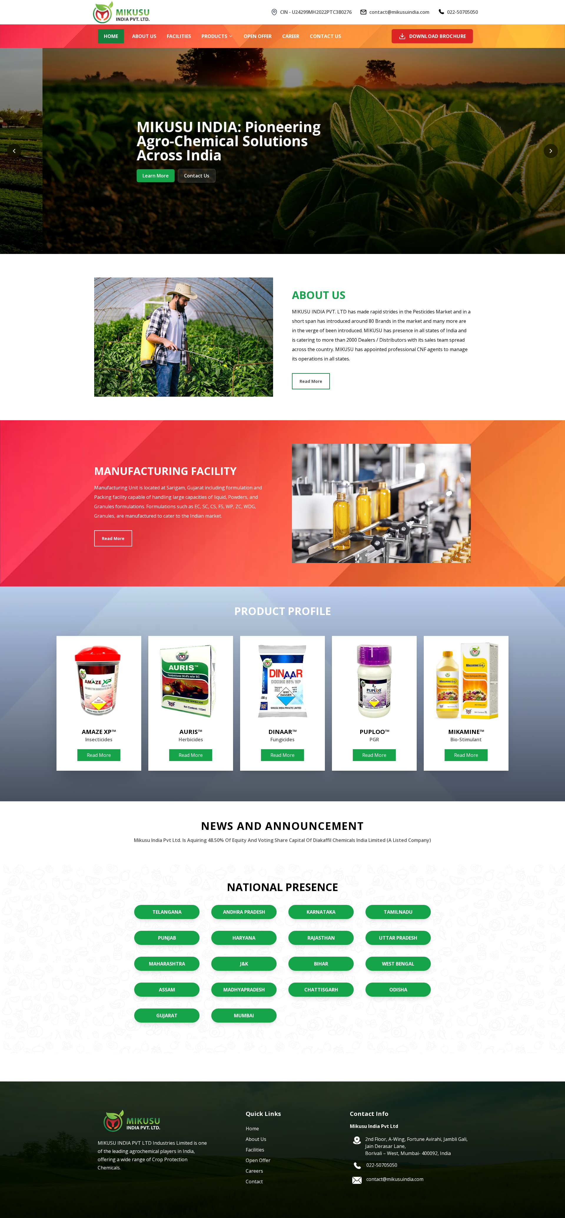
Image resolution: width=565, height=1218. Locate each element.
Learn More (113, 175)
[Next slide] (551, 151)
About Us (256, 1139)
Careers (254, 1171)
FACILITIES (179, 36)
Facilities (255, 1149)
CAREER (290, 36)
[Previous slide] (14, 151)
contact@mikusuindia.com (399, 12)
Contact (254, 1181)
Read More (311, 381)
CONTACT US (325, 36)
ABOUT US (144, 36)
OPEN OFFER (258, 36)
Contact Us (154, 175)
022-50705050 (462, 12)
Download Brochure (437, 36)
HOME (111, 36)
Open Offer (258, 1160)
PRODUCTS (214, 36)
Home (252, 1128)
